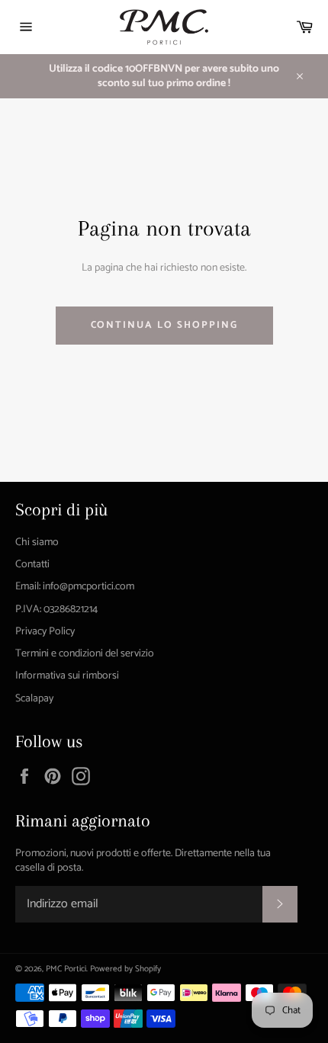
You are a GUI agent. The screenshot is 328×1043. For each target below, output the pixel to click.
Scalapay (34, 699)
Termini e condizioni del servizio (84, 654)
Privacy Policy (45, 631)
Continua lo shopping (164, 325)
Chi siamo (37, 542)
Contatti (32, 564)
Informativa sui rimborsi (67, 676)
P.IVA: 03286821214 (56, 609)
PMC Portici (66, 969)
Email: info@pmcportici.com (74, 586)
